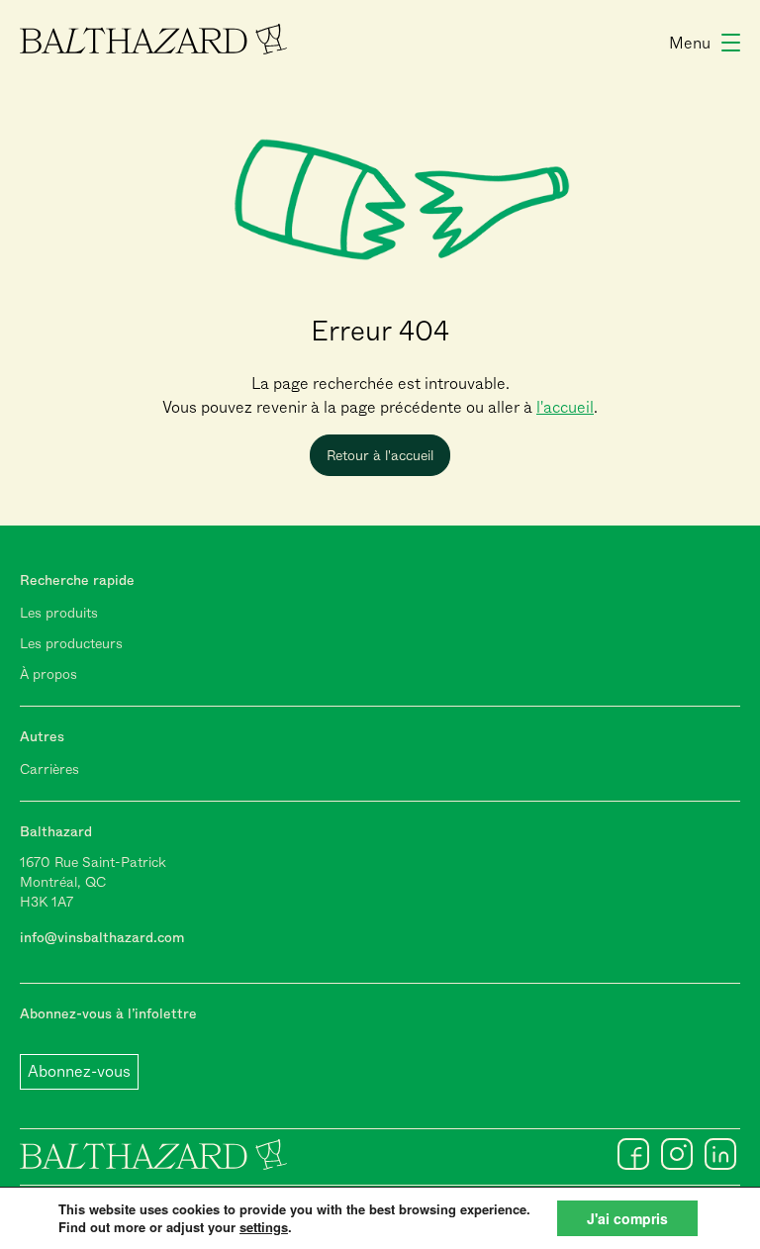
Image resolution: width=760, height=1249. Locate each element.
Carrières (49, 769)
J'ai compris (627, 1218)
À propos (48, 674)
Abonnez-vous (79, 1071)
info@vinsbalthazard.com (102, 937)
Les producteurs (71, 643)
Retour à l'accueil (380, 455)
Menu (690, 43)
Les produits (59, 613)
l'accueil (565, 407)
